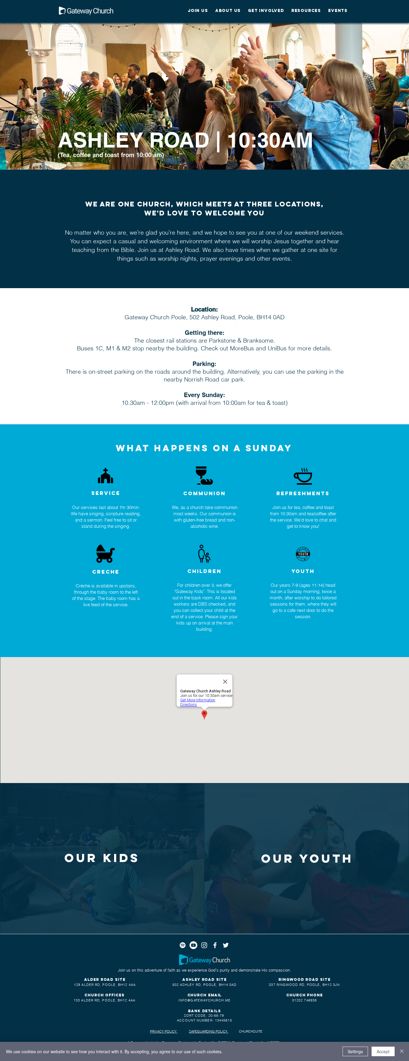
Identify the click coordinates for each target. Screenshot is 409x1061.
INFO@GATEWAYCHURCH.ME (204, 1000)
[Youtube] (193, 945)
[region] (102, 859)
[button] (198, 11)
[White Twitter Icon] (226, 945)
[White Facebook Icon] (215, 945)
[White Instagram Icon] (204, 945)
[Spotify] (183, 945)
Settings (355, 1051)
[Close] (401, 1051)
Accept (383, 1051)
